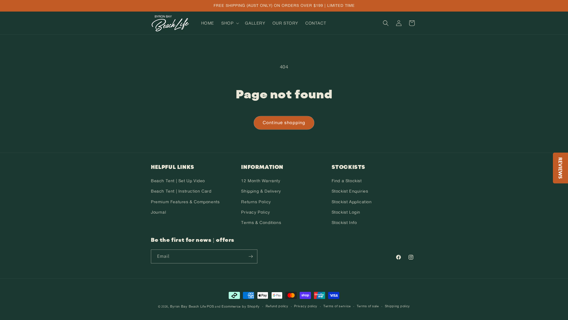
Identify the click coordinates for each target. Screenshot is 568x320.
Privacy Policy (255, 212)
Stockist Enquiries (350, 190)
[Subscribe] (250, 256)
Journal (158, 212)
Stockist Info (344, 222)
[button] (229, 23)
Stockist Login (346, 212)
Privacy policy (305, 306)
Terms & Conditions (261, 222)
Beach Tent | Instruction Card (181, 190)
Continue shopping (284, 122)
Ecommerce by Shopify (241, 306)
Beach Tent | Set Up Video (178, 180)
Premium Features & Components (185, 201)
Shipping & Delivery (261, 190)
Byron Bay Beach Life (188, 306)
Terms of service (337, 306)
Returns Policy (256, 201)
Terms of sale (368, 306)
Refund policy (277, 306)
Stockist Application (352, 201)
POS (210, 306)
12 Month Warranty (260, 180)
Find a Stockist (347, 180)
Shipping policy (397, 306)
